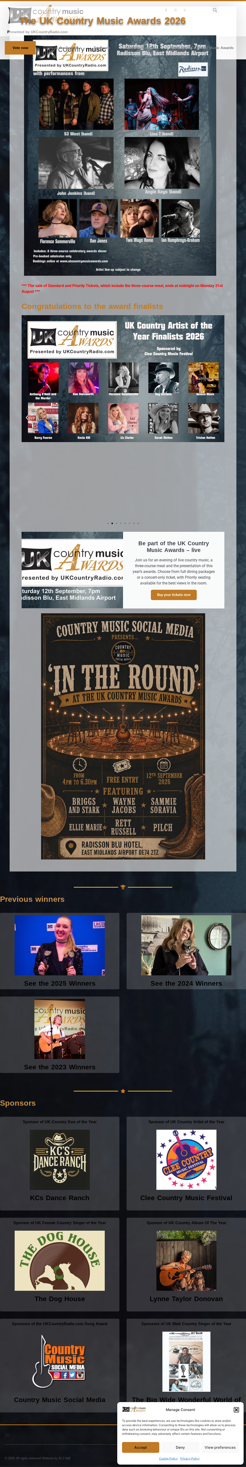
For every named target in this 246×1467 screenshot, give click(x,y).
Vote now (20, 47)
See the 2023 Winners (60, 1067)
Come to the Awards (61, 47)
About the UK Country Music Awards (202, 47)
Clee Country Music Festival (186, 1197)
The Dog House (60, 1298)
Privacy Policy (190, 1458)
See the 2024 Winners (186, 983)
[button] (236, 1409)
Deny (180, 1447)
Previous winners (140, 47)
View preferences (220, 1447)
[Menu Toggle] (7, 1434)
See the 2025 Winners (60, 983)
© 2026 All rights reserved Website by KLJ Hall (37, 1458)
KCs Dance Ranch (59, 1197)
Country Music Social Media (59, 1399)
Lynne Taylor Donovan (186, 1298)
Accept (140, 1447)
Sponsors (102, 47)
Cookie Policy (168, 1458)
